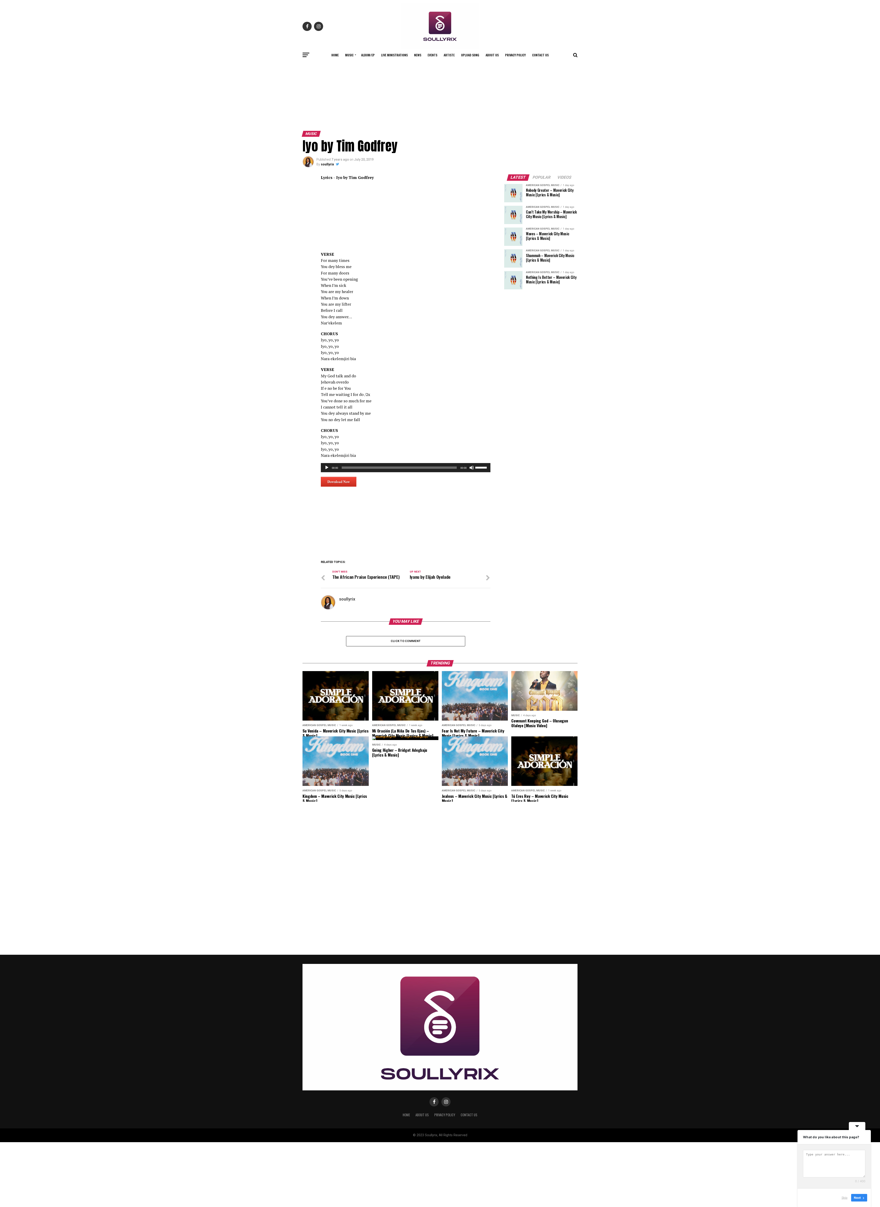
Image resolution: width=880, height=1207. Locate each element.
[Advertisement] (440, 95)
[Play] (326, 467)
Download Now (338, 481)
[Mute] (471, 467)
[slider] (481, 467)
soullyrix (327, 164)
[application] (405, 467)
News (417, 54)
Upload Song (470, 54)
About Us (492, 54)
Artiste (449, 54)
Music (349, 54)
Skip (844, 1197)
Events (432, 54)
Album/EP (368, 54)
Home (335, 54)
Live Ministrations (394, 54)
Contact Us (540, 54)
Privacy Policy (515, 54)
